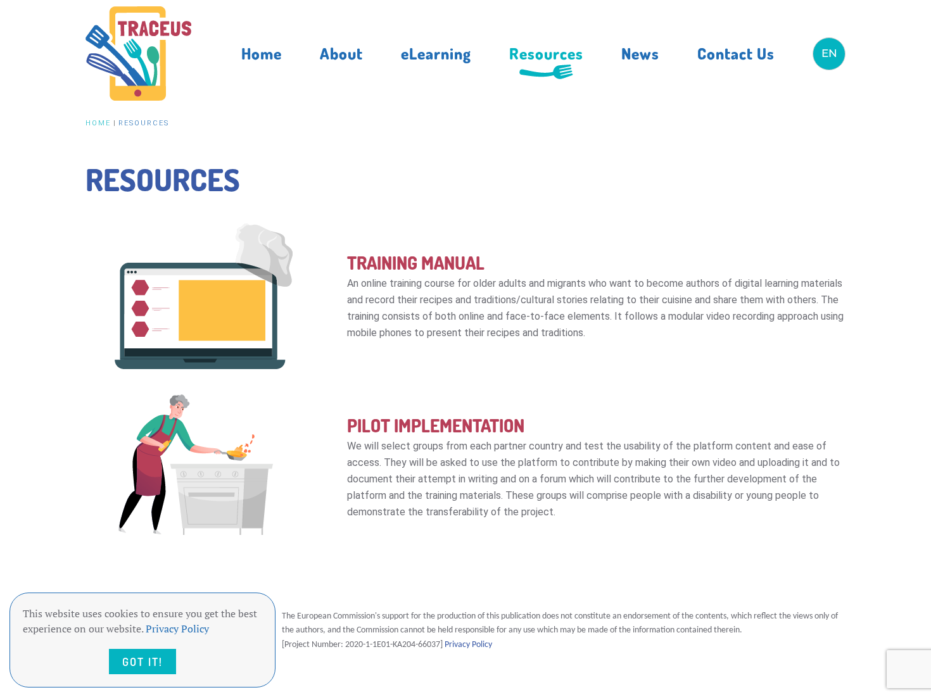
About (341, 53)
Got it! (142, 662)
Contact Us (736, 53)
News (640, 53)
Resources (546, 53)
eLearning (436, 53)
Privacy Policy (468, 645)
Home (261, 53)
